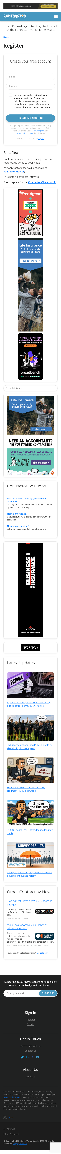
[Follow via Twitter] (22, 1057)
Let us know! (42, 953)
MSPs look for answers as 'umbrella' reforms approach (27, 927)
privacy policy (39, 130)
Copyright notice (20, 1143)
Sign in (41, 138)
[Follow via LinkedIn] (27, 1057)
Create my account (30, 118)
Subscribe (48, 993)
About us (30, 1076)
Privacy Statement (11, 1134)
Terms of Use (9, 1128)
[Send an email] (37, 1057)
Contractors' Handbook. (42, 182)
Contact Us (30, 1050)
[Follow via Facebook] (32, 1057)
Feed (11, 1118)
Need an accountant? (18, 526)
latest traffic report (11, 1097)
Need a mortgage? (17, 513)
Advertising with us (30, 1046)
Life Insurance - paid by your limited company (26, 500)
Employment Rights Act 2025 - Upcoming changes (29, 903)
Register (30, 1019)
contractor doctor (13, 171)
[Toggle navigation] (56, 16)
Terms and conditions (24, 133)
